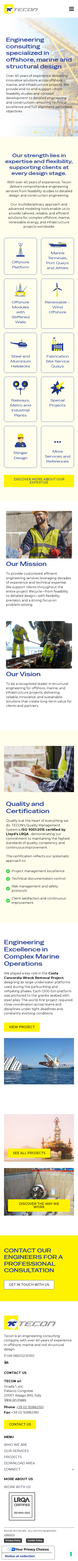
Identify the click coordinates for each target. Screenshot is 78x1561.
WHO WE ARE (15, 1444)
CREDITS (9, 1534)
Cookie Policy (35, 1540)
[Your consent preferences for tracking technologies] (71, 1554)
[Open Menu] (71, 8)
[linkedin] (6, 1362)
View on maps (15, 1400)
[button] (35, 132)
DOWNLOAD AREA (19, 1463)
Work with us (17, 1487)
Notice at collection (20, 1556)
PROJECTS (13, 1457)
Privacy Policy (13, 1540)
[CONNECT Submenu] (72, 1469)
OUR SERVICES (16, 1451)
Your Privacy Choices (32, 1549)
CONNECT (12, 1469)
